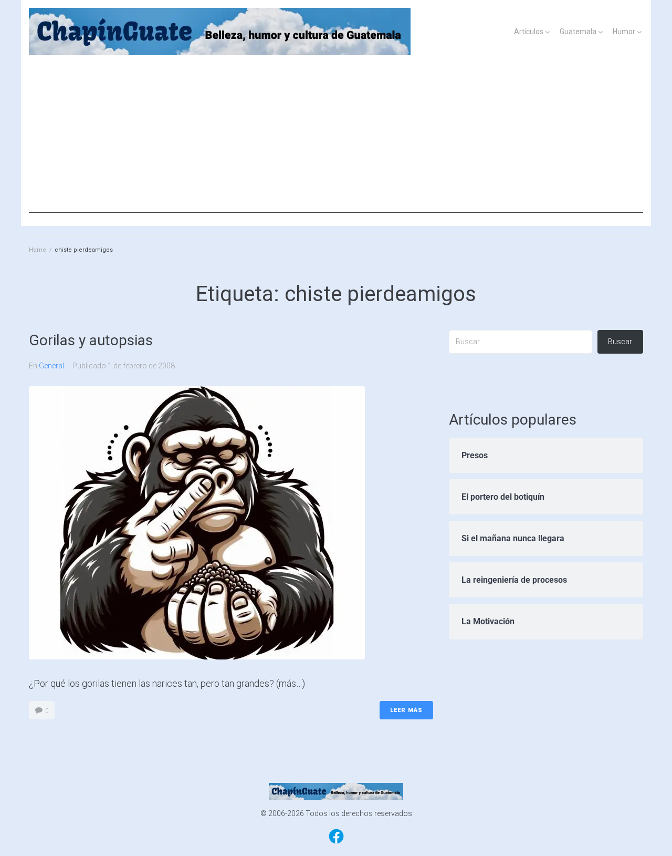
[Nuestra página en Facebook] (336, 843)
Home (37, 249)
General (51, 366)
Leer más (406, 710)
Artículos (528, 31)
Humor (624, 31)
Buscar (620, 341)
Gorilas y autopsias (91, 340)
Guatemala (578, 31)
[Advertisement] (336, 139)
